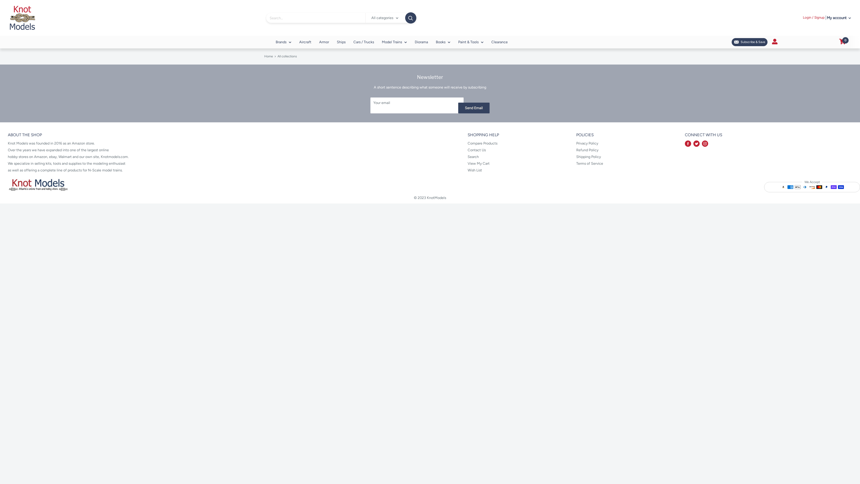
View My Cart (479, 163)
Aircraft (305, 42)
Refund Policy (587, 150)
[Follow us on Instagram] (705, 143)
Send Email (474, 108)
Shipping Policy (588, 157)
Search (473, 157)
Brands (281, 42)
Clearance (499, 42)
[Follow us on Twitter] (696, 143)
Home (268, 56)
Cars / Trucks (363, 42)
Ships (341, 42)
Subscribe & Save (753, 42)
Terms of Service (589, 163)
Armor (324, 42)
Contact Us (477, 150)
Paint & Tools (468, 42)
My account (837, 17)
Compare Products (482, 143)
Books (440, 42)
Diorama (421, 42)
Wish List (475, 170)
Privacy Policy (587, 143)
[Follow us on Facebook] (688, 143)
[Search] (410, 18)
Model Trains (392, 42)
